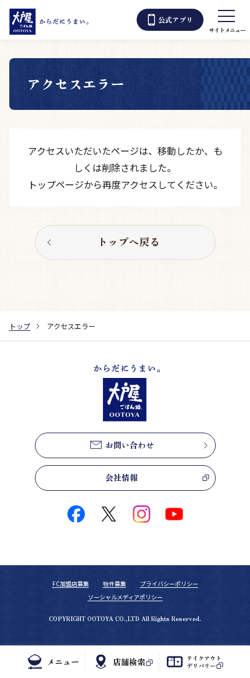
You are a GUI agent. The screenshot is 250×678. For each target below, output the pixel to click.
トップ (19, 326)
